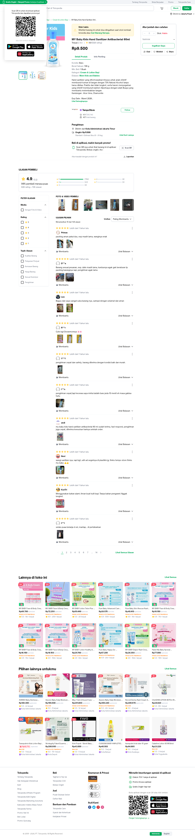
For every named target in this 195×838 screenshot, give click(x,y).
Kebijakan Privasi (59, 816)
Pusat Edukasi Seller (61, 795)
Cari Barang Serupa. (100, 33)
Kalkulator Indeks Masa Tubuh (29, 805)
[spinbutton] (149, 33)
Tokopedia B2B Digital (26, 797)
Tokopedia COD (59, 781)
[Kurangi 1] (144, 33)
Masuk (175, 8)
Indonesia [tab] (156, 834)
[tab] (81, 57)
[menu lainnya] (132, 228)
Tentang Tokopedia (139, 2)
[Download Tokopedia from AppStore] (159, 805)
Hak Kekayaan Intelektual (27, 781)
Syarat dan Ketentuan (61, 812)
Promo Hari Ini (23, 813)
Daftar (186, 8)
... (92, 552)
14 (96, 552)
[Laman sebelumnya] (58, 552)
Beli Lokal (21, 817)
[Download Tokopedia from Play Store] (159, 799)
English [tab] (167, 834)
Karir (19, 785)
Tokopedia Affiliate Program (28, 793)
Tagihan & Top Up (60, 777)
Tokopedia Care (184, 2)
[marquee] (103, 30)
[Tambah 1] (153, 33)
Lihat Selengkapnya (79, 101)
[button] (182, 14)
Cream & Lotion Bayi (60, 20)
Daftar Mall (57, 799)
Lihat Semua (170, 577)
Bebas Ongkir (58, 785)
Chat (148, 52)
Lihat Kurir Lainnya (127, 135)
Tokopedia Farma (24, 809)
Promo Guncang (24, 821)
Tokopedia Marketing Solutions (30, 801)
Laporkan (130, 157)
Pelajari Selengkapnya (138, 818)
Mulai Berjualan (158, 2)
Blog (19, 789)
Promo (171, 2)
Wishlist (159, 52)
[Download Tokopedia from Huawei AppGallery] (159, 811)
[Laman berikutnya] (100, 552)
